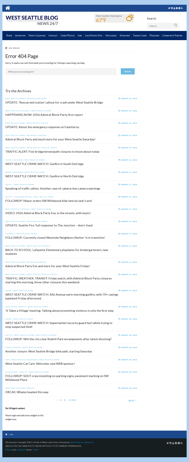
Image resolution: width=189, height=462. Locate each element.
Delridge (18, 160)
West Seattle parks (46, 335)
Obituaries (111, 35)
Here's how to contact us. (82, 442)
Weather (154, 35)
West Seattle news (15, 98)
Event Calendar (36, 35)
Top (36, 449)
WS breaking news (37, 98)
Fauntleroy (11, 372)
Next (132, 401)
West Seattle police (37, 123)
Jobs (80, 35)
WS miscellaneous (36, 135)
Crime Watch (68, 35)
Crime (8, 160)
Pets (7, 360)
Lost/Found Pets (93, 35)
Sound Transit (13, 347)
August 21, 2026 (129, 172)
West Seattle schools (38, 246)
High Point (11, 307)
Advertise (20, 35)
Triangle (10, 234)
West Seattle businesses (25, 360)
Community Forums (172, 35)
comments (21, 449)
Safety (9, 184)
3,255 (72, 400)
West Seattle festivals (17, 111)
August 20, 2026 (129, 307)
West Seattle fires (15, 221)
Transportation (23, 197)
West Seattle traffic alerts (42, 148)
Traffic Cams (140, 35)
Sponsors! (125, 35)
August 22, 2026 (129, 98)
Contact (53, 35)
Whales (31, 388)
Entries (8, 449)
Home (9, 35)
